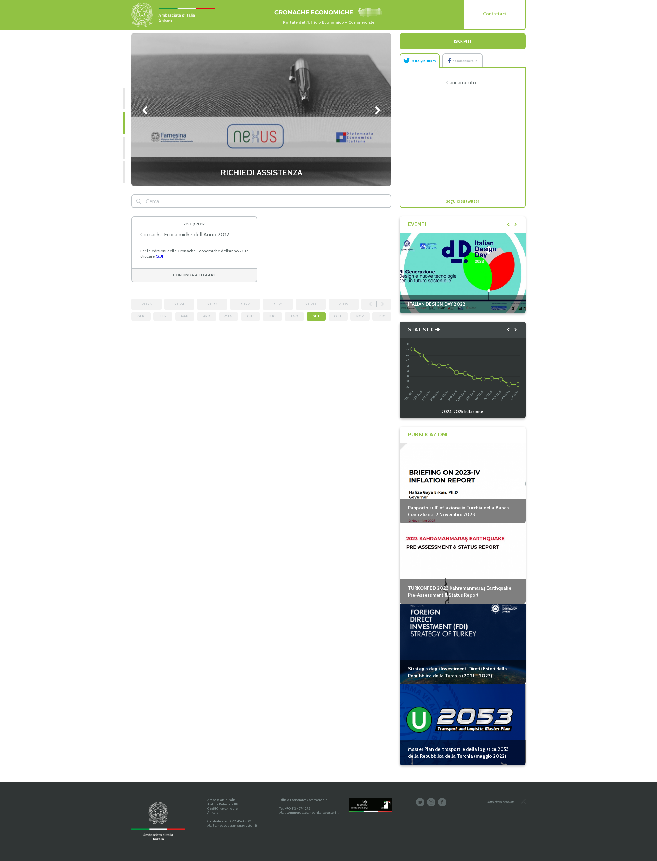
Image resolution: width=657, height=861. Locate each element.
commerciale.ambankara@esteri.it (312, 812)
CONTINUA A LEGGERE (194, 274)
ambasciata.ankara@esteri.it (236, 825)
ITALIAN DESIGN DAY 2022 (436, 304)
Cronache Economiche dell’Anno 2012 (184, 234)
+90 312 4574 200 (238, 821)
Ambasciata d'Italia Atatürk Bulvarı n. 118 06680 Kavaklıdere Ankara (223, 806)
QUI (159, 256)
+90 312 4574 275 (297, 808)
